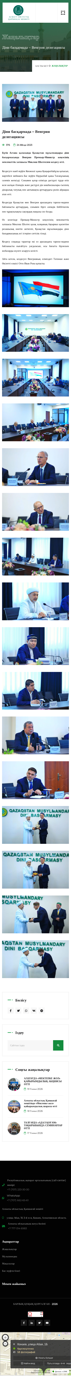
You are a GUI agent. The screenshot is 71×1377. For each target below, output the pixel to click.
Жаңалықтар (9, 1249)
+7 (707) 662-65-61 (18, 1200)
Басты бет (42, 66)
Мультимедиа (9, 1256)
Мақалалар (8, 1263)
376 (8, 144)
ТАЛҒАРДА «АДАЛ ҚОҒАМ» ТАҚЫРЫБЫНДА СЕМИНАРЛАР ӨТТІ (43, 1125)
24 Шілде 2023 (24, 144)
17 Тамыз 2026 (35, 1133)
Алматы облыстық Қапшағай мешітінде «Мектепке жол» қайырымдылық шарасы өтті (40, 1103)
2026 (55, 1304)
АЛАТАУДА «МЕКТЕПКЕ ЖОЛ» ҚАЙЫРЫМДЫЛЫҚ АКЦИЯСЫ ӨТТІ (43, 1081)
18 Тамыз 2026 (35, 1111)
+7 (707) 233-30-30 (18, 1189)
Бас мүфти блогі (11, 1270)
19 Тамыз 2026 (35, 1089)
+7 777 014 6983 (17, 1228)
